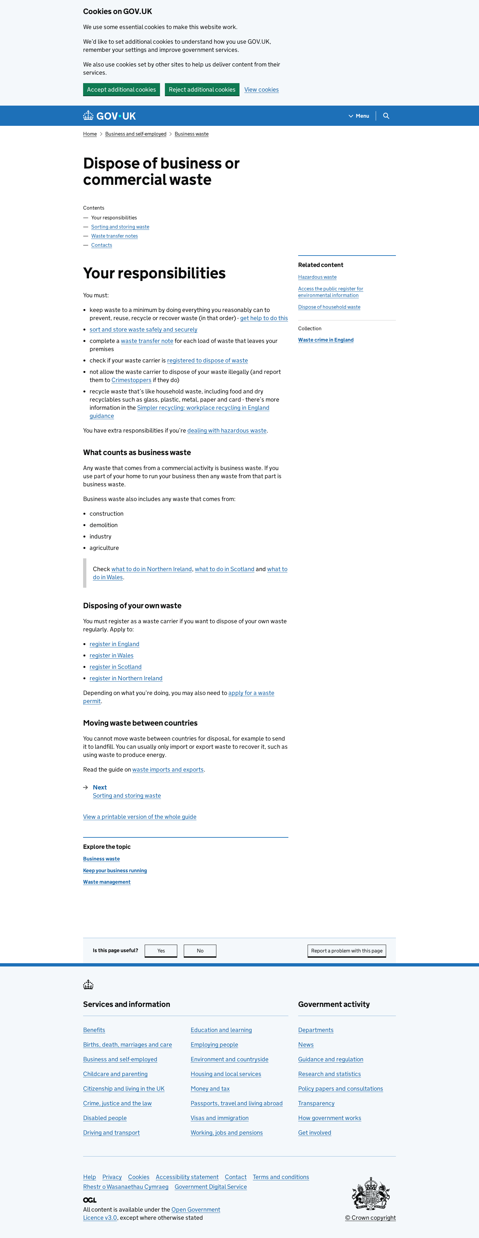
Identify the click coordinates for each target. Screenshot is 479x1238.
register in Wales (112, 655)
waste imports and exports (168, 769)
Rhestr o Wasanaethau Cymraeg (125, 1186)
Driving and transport (111, 1132)
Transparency (316, 1103)
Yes (167, 951)
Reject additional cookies (202, 89)
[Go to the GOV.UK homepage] (109, 116)
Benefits (94, 1030)
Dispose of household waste (329, 307)
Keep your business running (115, 870)
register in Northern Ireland (126, 678)
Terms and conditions (281, 1177)
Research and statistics (329, 1074)
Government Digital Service (211, 1186)
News (306, 1044)
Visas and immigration (220, 1118)
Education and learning (221, 1030)
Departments (316, 1030)
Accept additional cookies (121, 89)
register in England (114, 644)
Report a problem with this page (347, 951)
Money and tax (210, 1088)
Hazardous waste (317, 277)
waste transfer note (147, 341)
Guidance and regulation (330, 1059)
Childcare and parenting (115, 1074)
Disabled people (105, 1118)
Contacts (101, 245)
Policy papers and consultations (340, 1088)
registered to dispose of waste (207, 360)
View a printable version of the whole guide (139, 816)
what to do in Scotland (224, 569)
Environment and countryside (230, 1059)
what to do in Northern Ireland (151, 569)
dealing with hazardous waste (227, 430)
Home (90, 134)
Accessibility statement (187, 1177)
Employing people (214, 1044)
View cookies (261, 89)
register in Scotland (116, 667)
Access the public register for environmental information (330, 292)
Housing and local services (226, 1074)
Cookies (139, 1177)
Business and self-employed (136, 134)
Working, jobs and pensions (227, 1132)
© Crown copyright (370, 1217)
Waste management (107, 882)
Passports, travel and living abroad (237, 1103)
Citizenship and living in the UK (124, 1088)
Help (89, 1177)
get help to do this (264, 318)
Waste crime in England (326, 340)
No (206, 951)
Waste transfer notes (114, 236)
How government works (329, 1118)
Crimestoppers (131, 380)
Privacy (112, 1177)
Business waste (192, 134)
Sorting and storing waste (120, 227)
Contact (236, 1177)
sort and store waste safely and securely (143, 329)
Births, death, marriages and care (127, 1044)
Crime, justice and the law (117, 1103)
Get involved (314, 1132)
